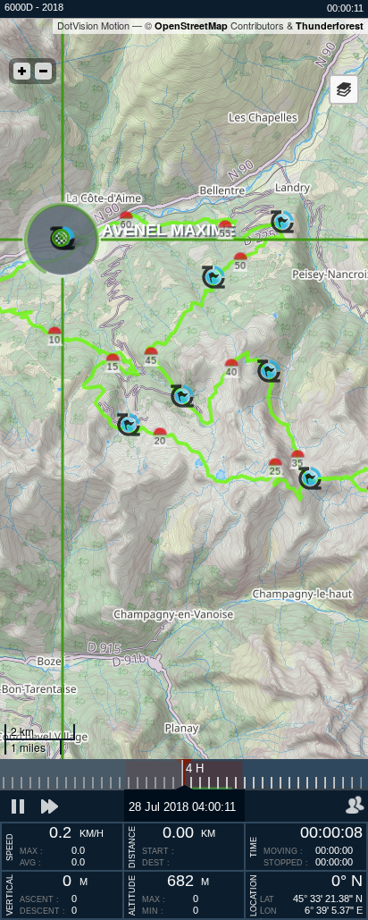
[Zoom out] (43, 71)
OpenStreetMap (191, 25)
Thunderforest (330, 25)
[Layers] (343, 89)
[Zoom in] (21, 71)
